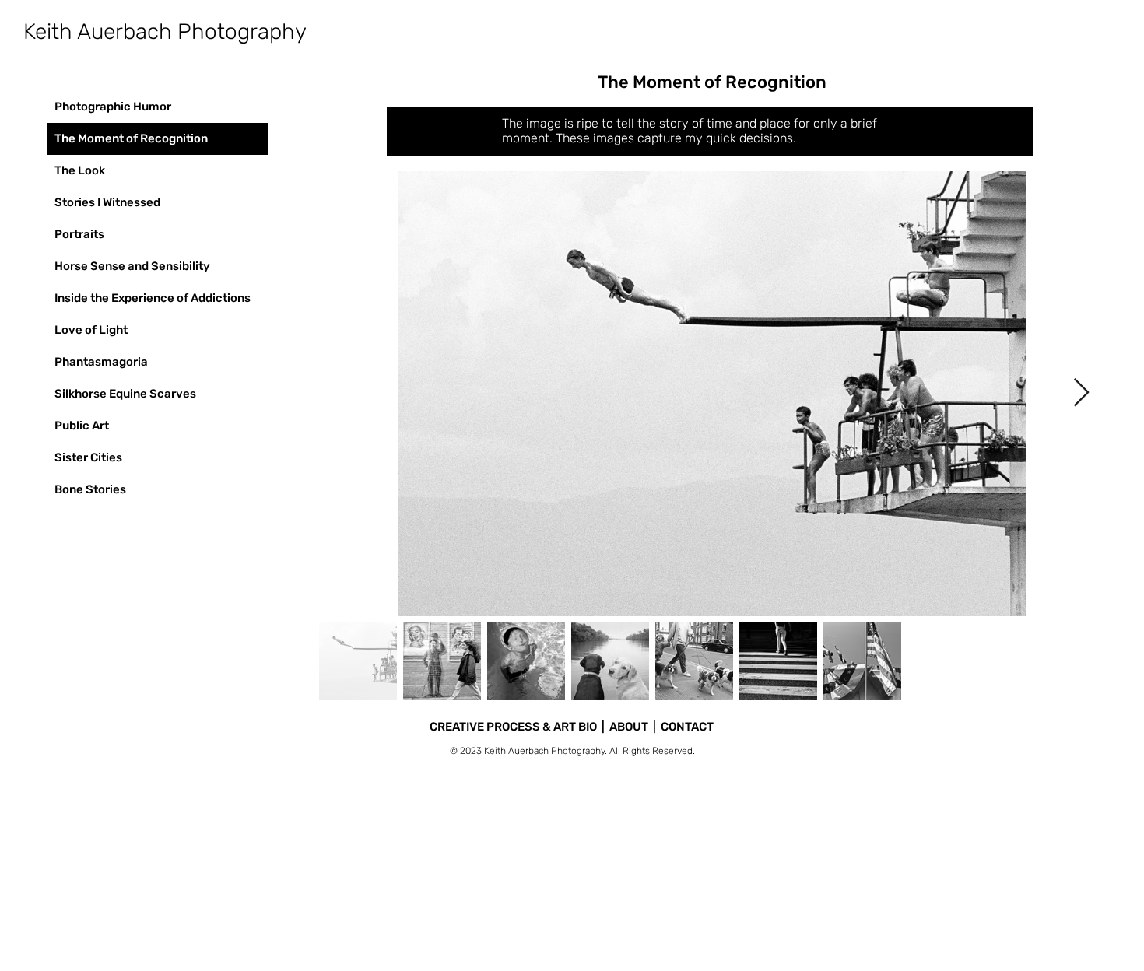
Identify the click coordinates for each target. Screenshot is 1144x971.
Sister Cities (88, 457)
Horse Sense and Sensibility (132, 266)
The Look (79, 170)
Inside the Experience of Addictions (152, 298)
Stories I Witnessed (107, 202)
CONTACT (687, 727)
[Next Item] (1081, 393)
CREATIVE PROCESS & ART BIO (513, 727)
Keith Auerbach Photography (165, 31)
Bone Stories (90, 489)
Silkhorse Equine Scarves (125, 394)
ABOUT (628, 727)
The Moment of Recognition (131, 138)
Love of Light (91, 330)
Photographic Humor (112, 107)
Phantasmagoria (101, 362)
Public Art (81, 426)
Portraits (79, 234)
